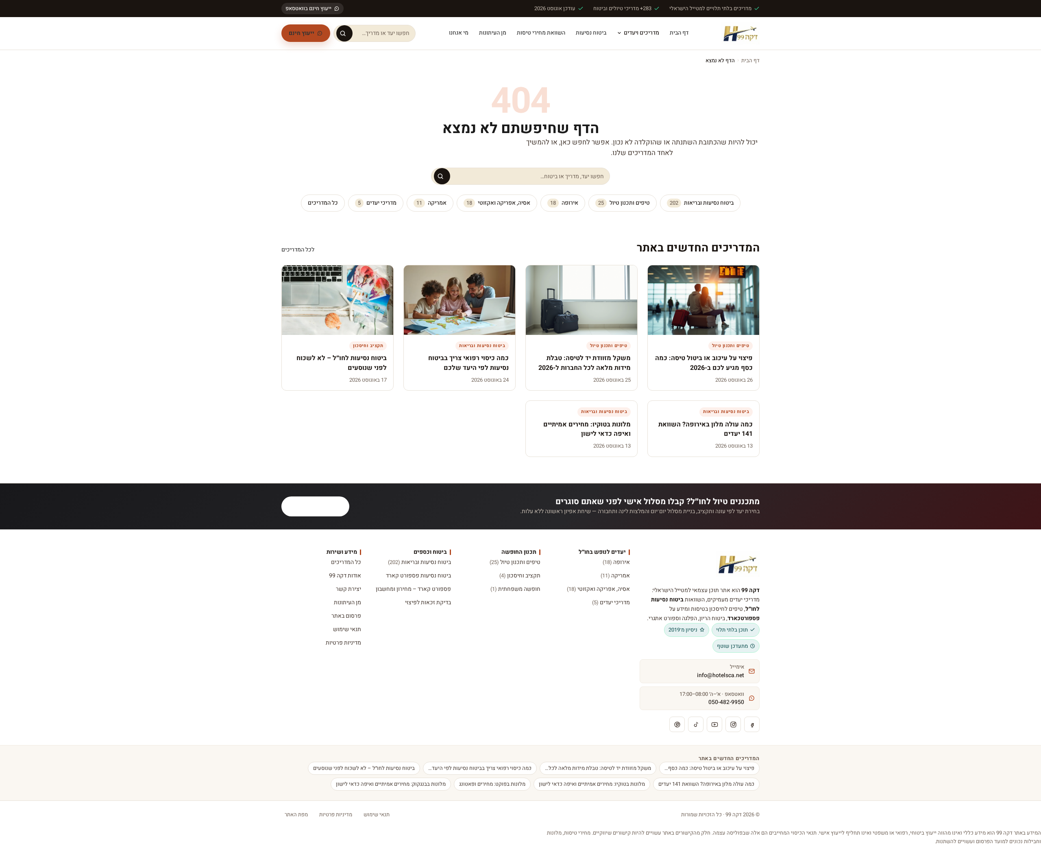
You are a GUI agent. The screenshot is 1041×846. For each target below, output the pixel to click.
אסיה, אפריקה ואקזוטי (498, 203)
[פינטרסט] (677, 724)
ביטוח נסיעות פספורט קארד (418, 575)
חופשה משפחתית (515, 589)
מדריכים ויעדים (641, 32)
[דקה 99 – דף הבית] (740, 33)
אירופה (564, 203)
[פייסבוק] (752, 724)
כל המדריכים (323, 203)
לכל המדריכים (297, 249)
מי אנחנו (458, 32)
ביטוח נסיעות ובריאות (702, 203)
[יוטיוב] (714, 724)
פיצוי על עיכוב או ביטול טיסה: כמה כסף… (709, 768)
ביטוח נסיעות (591, 32)
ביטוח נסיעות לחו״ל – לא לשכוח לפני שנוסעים (364, 768)
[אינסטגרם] (733, 724)
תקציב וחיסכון (519, 575)
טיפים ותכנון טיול (624, 203)
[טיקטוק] (695, 724)
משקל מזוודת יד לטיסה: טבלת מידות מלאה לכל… (598, 768)
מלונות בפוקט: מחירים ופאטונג (492, 784)
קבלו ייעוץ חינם (320, 506)
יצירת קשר (348, 589)
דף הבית (679, 32)
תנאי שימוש (347, 629)
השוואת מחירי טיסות (541, 32)
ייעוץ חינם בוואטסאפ (308, 8)
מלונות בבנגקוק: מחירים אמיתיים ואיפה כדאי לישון (391, 784)
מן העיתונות (492, 32)
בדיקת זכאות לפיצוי (428, 602)
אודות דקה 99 (345, 575)
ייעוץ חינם (301, 33)
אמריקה (431, 203)
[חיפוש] (344, 33)
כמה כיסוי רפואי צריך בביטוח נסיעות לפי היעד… (479, 768)
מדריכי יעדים (377, 203)
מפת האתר (296, 814)
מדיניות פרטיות (343, 642)
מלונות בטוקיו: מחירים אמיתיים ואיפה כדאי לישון (592, 784)
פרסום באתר (346, 616)
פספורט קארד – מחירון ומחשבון (413, 589)
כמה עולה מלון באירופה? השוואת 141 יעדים (706, 784)
